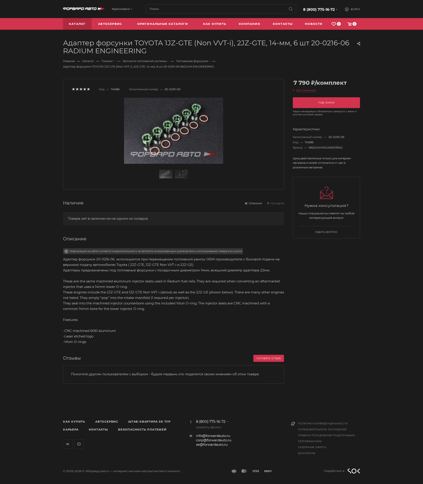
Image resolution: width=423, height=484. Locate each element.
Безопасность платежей (142, 429)
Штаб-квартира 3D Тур (149, 421)
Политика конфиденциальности (323, 423)
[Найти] (290, 8)
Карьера (71, 429)
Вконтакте (67, 444)
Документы (306, 453)
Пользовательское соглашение (322, 429)
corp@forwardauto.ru (213, 440)
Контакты (98, 429)
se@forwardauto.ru (212, 444)
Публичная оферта (312, 447)
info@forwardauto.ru (213, 436)
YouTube (79, 444)
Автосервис (106, 421)
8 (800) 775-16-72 (319, 9)
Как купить (74, 421)
